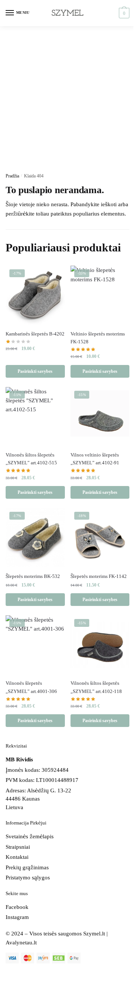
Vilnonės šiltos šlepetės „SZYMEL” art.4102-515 (31, 458)
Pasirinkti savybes (35, 371)
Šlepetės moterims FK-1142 (98, 576)
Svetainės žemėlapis (30, 836)
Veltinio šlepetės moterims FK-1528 (97, 337)
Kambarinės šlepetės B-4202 (35, 334)
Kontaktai (17, 857)
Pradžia (12, 176)
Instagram (17, 917)
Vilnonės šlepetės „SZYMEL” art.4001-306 (31, 687)
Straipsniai (18, 847)
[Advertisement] (67, 97)
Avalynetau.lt (21, 943)
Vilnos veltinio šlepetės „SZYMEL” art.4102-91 (94, 458)
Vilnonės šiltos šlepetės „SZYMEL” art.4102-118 (96, 687)
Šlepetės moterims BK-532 (33, 576)
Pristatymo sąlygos (28, 878)
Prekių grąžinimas (27, 867)
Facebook (17, 907)
